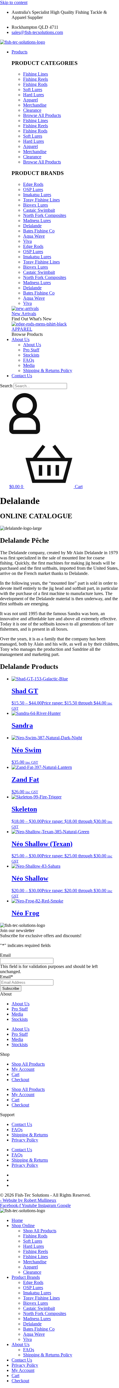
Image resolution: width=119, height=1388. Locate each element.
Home (17, 1220)
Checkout (20, 1079)
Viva (27, 241)
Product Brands (26, 1277)
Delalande (32, 225)
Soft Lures (32, 89)
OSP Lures (33, 189)
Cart (15, 1074)
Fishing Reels (35, 79)
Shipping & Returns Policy (47, 1354)
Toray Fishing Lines (41, 199)
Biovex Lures (35, 205)
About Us (20, 1003)
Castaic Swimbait (39, 210)
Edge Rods (33, 184)
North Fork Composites (44, 215)
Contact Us (22, 1124)
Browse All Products (42, 115)
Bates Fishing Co (39, 230)
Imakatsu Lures (37, 194)
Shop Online (23, 1225)
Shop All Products (28, 1064)
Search (6, 385)
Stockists (20, 1019)
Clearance (32, 110)
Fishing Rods (35, 84)
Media (17, 1014)
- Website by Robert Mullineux (28, 1200)
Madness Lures (37, 220)
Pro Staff (20, 1008)
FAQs (17, 1129)
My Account (23, 1069)
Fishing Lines (35, 74)
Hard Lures (33, 94)
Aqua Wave (34, 236)
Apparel (30, 99)
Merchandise (35, 105)
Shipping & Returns (30, 1134)
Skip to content (13, 2)
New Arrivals (24, 313)
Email (5, 955)
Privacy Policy (25, 1139)
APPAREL (22, 329)
